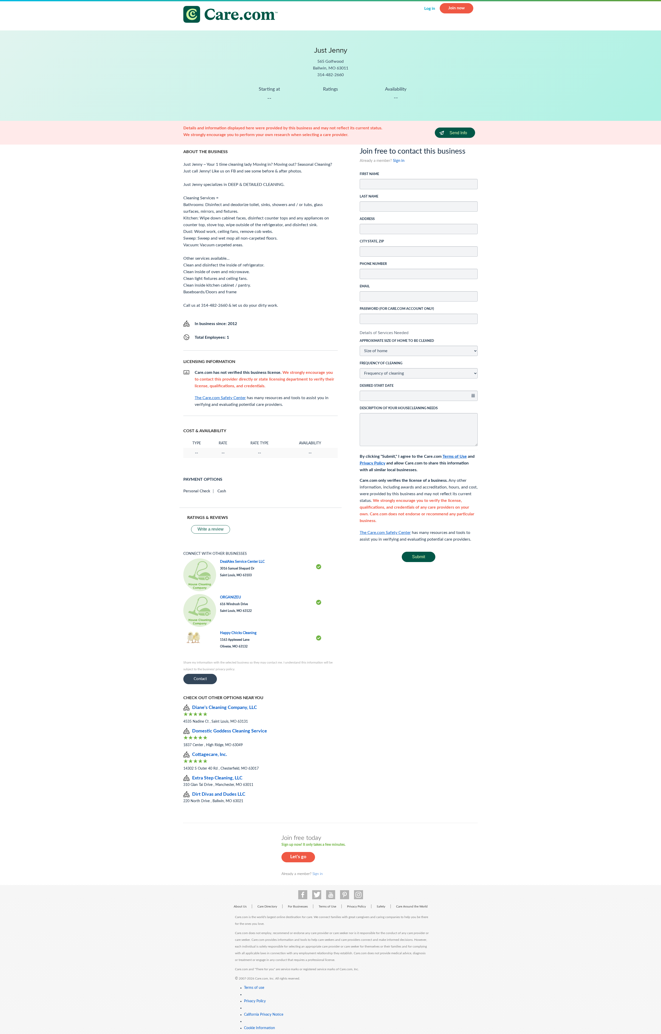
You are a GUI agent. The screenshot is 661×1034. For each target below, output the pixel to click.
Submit (418, 557)
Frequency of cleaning (381, 363)
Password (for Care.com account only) (397, 309)
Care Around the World (412, 906)
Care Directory (267, 906)
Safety (381, 906)
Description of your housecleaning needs (399, 408)
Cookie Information (259, 1028)
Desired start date (377, 386)
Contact (200, 679)
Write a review (211, 529)
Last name (369, 196)
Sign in (398, 161)
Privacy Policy (372, 463)
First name (369, 174)
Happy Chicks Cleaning (238, 633)
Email (365, 286)
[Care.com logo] (232, 15)
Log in (429, 8)
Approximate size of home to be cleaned (397, 341)
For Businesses (298, 906)
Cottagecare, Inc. (209, 754)
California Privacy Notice (263, 1014)
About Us (240, 906)
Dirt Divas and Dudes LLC (218, 794)
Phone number (373, 264)
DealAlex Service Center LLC (242, 562)
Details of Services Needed (384, 333)
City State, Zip (372, 241)
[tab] (419, 333)
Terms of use (254, 988)
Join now (456, 8)
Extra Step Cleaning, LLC (217, 778)
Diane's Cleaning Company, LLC (224, 707)
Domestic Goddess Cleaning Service (229, 731)
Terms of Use (455, 456)
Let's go (298, 857)
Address (367, 219)
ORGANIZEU (230, 597)
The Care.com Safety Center (385, 533)
